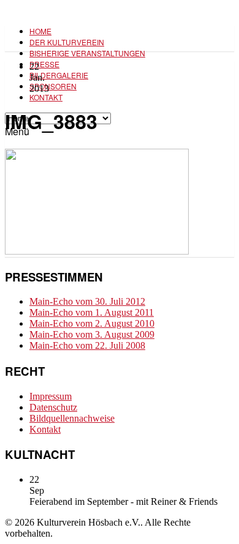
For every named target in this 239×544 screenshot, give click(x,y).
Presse (44, 64)
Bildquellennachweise (72, 418)
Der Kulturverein (66, 42)
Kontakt (46, 97)
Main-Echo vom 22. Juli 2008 (87, 345)
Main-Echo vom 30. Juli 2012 (87, 301)
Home (40, 31)
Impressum (50, 396)
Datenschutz (53, 407)
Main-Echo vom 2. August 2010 (91, 323)
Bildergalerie (58, 75)
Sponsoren (53, 86)
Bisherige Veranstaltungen (87, 53)
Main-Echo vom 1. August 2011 (91, 312)
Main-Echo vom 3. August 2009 (91, 334)
